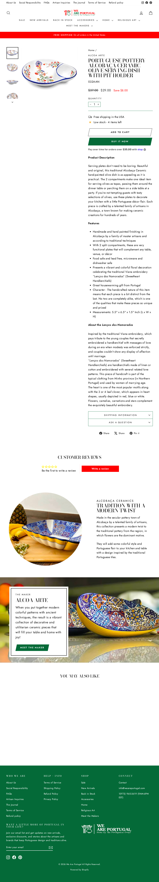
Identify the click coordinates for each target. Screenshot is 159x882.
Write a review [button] (100, 468)
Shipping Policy (52, 788)
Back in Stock (63, 20)
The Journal (79, 2)
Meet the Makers (78, 25)
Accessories (86, 20)
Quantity (95, 98)
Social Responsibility (30, 2)
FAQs (47, 2)
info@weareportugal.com (132, 788)
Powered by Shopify (79, 869)
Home (106, 20)
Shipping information (120, 415)
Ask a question (120, 422)
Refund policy (116, 2)
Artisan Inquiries (61, 2)
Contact (123, 782)
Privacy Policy (51, 799)
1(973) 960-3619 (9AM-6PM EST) (134, 795)
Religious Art (128, 20)
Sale (22, 20)
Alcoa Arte (96, 55)
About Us (11, 2)
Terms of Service (97, 2)
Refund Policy (51, 793)
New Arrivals (39, 20)
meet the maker (32, 647)
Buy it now (120, 141)
